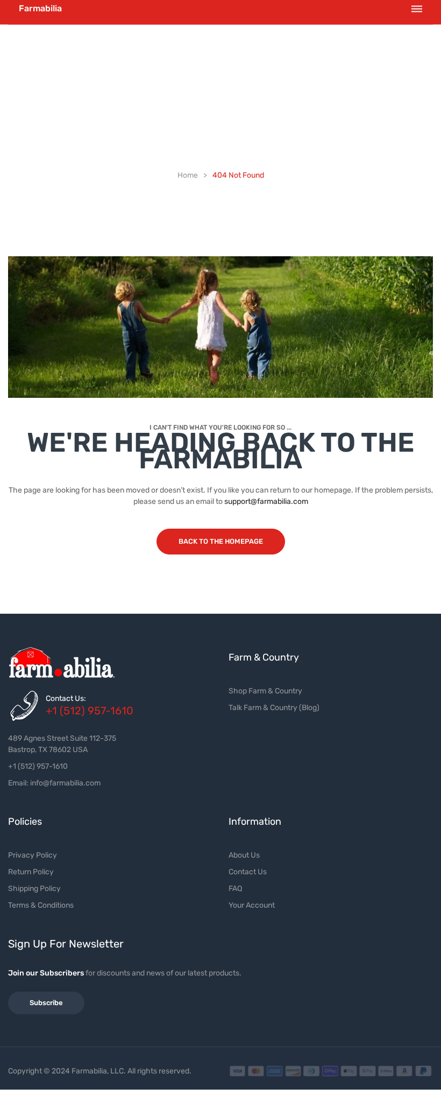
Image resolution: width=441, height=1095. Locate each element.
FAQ (235, 888)
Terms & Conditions (41, 905)
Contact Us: (66, 698)
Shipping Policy (34, 888)
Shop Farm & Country (265, 691)
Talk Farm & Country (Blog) (274, 707)
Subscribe (46, 1003)
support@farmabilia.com (266, 501)
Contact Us (248, 871)
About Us (244, 855)
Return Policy (31, 871)
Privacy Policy (32, 855)
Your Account (252, 905)
